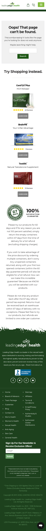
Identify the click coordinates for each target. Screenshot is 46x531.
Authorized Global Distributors (30, 422)
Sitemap (28, 392)
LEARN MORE (23, 116)
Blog (7, 409)
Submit (10, 456)
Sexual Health (10, 425)
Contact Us (9, 413)
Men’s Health (10, 417)
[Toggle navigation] (41, 4)
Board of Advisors (12, 396)
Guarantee (9, 405)
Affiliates (28, 396)
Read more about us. (34, 365)
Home (7, 392)
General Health (11, 438)
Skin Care (9, 434)
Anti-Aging (9, 429)
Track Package (11, 400)
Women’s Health (12, 421)
